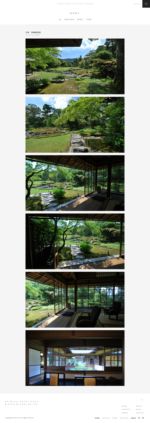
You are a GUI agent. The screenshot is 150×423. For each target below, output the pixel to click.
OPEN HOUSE (69, 19)
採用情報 (97, 418)
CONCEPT (126, 409)
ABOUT (139, 406)
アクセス (114, 418)
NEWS (138, 409)
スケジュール (106, 418)
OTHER (88, 19)
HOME (124, 406)
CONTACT (140, 413)
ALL (60, 19)
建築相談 (133, 418)
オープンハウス (124, 418)
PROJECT (80, 19)
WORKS (125, 413)
